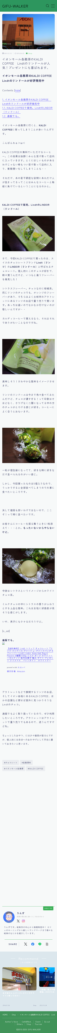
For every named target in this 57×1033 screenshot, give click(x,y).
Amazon (21, 671)
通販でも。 (11, 116)
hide (17, 90)
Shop (30, 53)
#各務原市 (26, 762)
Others (20, 1024)
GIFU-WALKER (15, 6)
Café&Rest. (27, 1021)
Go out (47, 1021)
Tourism (38, 1024)
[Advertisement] (28, 807)
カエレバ (21, 667)
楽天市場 (11, 671)
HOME (5, 1014)
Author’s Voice (11, 1021)
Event (38, 1021)
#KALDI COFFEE (35, 768)
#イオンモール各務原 (13, 768)
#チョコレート (10, 762)
